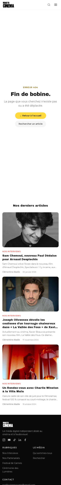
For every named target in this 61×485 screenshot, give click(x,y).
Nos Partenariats (11, 458)
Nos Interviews (10, 453)
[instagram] (3, 439)
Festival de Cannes (12, 463)
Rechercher (39, 458)
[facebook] (25, 439)
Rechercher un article (30, 124)
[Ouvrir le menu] (56, 5)
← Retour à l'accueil (30, 115)
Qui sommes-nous (42, 453)
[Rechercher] (49, 4)
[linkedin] (19, 439)
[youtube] (9, 439)
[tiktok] (14, 439)
